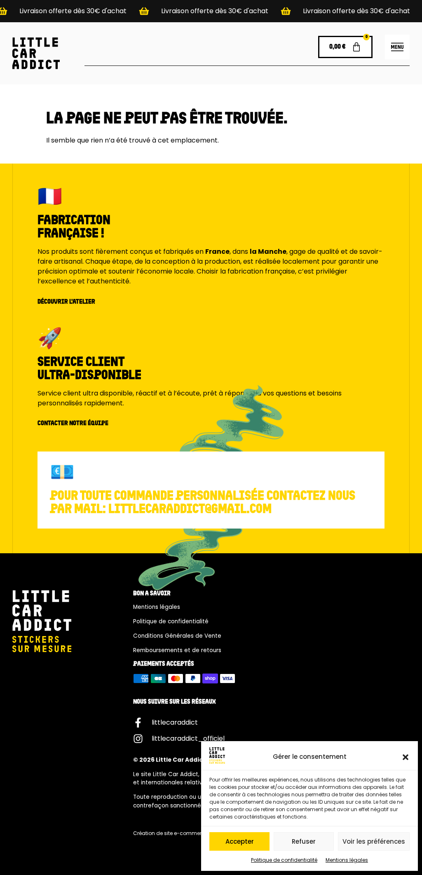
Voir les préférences (373, 841)
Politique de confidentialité (284, 859)
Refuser (304, 841)
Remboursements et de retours (177, 650)
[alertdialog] (211, 11)
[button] (405, 757)
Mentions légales (347, 859)
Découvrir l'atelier (66, 302)
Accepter (239, 841)
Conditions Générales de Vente (177, 636)
